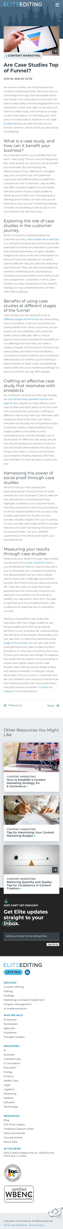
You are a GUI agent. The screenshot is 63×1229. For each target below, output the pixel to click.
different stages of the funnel (21, 319)
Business (9, 1054)
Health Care (11, 1080)
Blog (6, 1120)
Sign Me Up (53, 944)
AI (5, 1050)
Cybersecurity (12, 1058)
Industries (11, 1046)
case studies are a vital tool (42, 239)
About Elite (10, 1141)
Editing (8, 991)
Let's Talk (13, 972)
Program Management (18, 1004)
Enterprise (10, 1019)
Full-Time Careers (14, 1124)
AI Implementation (15, 1008)
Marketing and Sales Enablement (24, 999)
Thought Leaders (14, 1036)
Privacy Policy (36, 1225)
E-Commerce (12, 1063)
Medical (8, 1098)
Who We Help (13, 1015)
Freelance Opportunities (19, 1128)
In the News (12, 1148)
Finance (8, 1076)
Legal (7, 1085)
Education (10, 1067)
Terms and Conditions (15, 1225)
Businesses (10, 1023)
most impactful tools (38, 562)
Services (10, 982)
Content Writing (14, 986)
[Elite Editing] (23, 5)
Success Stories (13, 1137)
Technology (11, 1106)
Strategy (9, 995)
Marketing (10, 1093)
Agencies (9, 1028)
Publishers (10, 1032)
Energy (8, 1071)
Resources (12, 1115)
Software (9, 1102)
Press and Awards (14, 1133)
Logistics (9, 1089)
